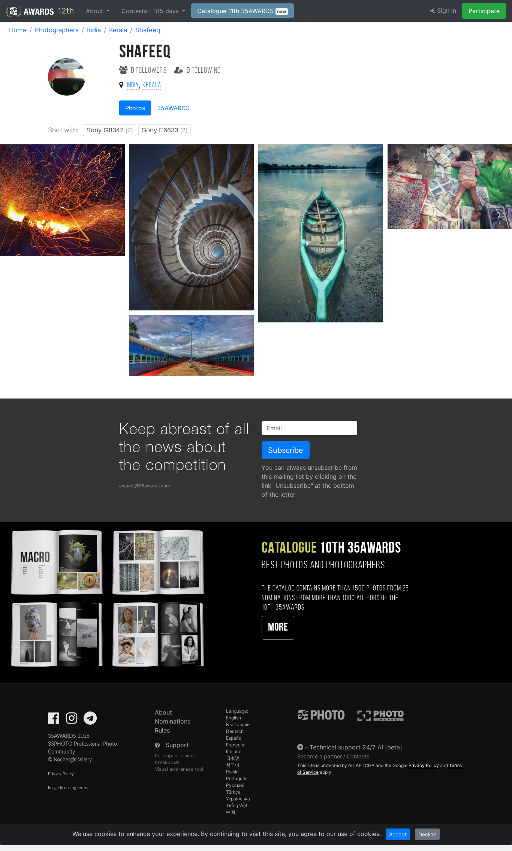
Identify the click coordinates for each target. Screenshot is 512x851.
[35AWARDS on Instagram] (71, 720)
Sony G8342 (109, 130)
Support (177, 745)
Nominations (172, 721)
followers (149, 71)
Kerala (118, 30)
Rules (162, 730)
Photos (135, 108)
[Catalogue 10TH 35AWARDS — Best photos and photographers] (106, 597)
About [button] (95, 11)
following (204, 71)
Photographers (57, 30)
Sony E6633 (164, 130)
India (94, 30)
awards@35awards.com (144, 485)
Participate (484, 11)
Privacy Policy (61, 774)
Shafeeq (147, 30)
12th (64, 10)
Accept (398, 834)
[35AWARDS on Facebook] (53, 720)
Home (18, 30)
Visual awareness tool (179, 769)
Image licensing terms (68, 788)
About (163, 712)
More (278, 628)
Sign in (445, 10)
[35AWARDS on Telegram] (90, 720)
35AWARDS (173, 108)
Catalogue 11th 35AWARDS (241, 11)
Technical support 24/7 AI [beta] (356, 747)
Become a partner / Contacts (333, 756)
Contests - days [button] (151, 11)
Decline (427, 834)
